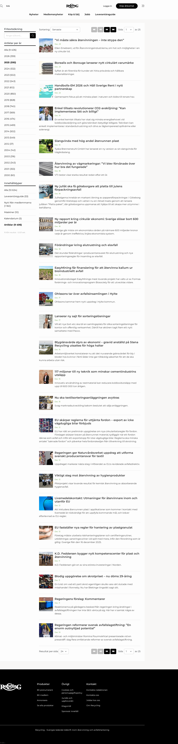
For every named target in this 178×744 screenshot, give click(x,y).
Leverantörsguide (105, 14)
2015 (9, 125)
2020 (10, 93)
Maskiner (11, 212)
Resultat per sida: (49, 651)
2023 (9, 75)
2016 (9, 119)
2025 (10, 62)
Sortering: (44, 29)
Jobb (87, 14)
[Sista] (113, 29)
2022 (9, 81)
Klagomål (66, 706)
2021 (9, 87)
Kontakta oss (92, 695)
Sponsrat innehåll (70, 711)
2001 (9, 169)
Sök (8, 6)
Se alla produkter (45, 705)
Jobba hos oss (93, 700)
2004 (10, 150)
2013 (9, 137)
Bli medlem (42, 695)
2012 (8, 144)
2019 (9, 100)
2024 (9, 68)
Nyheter (34, 14)
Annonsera (42, 700)
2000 (9, 175)
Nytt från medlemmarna (17, 204)
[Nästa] (107, 29)
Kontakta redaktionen (96, 690)
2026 (9, 56)
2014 (9, 131)
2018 (9, 106)
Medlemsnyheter (53, 14)
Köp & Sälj (74, 14)
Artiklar (13, 224)
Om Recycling (93, 705)
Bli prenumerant (45, 690)
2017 (9, 112)
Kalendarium (13, 218)
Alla (10, 50)
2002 (10, 162)
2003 (9, 156)
